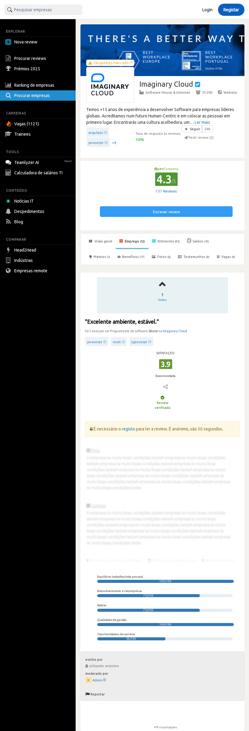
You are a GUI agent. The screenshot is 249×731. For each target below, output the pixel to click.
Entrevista (168, 241)
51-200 (207, 92)
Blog (18, 221)
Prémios (102, 257)
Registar (231, 9)
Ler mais (202, 122)
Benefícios (133, 257)
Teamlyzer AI (43, 162)
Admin (97, 680)
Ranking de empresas (34, 85)
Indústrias (23, 260)
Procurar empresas (32, 95)
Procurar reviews (30, 58)
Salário (201, 241)
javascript (96, 142)
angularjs (95, 132)
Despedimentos (29, 211)
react (117, 342)
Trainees (22, 134)
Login (207, 9)
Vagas (228, 257)
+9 (114, 143)
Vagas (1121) (26, 123)
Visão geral (103, 241)
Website (230, 92)
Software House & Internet (167, 92)
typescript (139, 342)
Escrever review (166, 212)
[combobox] (43, 10)
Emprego (134, 241)
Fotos (163, 257)
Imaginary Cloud (175, 331)
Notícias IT (24, 201)
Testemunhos (196, 257)
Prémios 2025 (27, 68)
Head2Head (25, 250)
